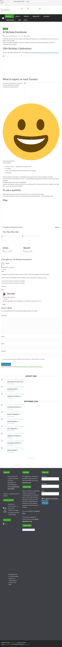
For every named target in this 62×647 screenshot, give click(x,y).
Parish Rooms (10, 20)
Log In (25, 20)
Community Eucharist (13, 396)
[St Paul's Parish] (3, 18)
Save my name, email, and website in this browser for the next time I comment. (24, 359)
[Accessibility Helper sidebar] (2, 2)
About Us (8, 16)
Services (26, 16)
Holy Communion (12, 428)
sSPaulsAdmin (14, 35)
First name (44, 476)
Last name (44, 483)
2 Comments (27, 35)
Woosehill (26, 248)
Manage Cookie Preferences (28, 529)
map (10, 40)
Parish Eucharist (11, 421)
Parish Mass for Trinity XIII (14, 381)
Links (19, 20)
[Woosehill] (31, 236)
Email (3, 343)
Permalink (5, 269)
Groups (17, 16)
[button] (12, 16)
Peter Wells (11, 293)
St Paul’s (5, 248)
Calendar (46, 16)
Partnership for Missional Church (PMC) (13, 227)
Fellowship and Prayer (13, 407)
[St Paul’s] (10, 236)
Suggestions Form (26, 482)
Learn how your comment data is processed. (32, 366)
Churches (5, 28)
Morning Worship (12, 389)
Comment (4, 315)
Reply (2, 289)
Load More (31, 458)
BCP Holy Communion (13, 414)
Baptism (57, 227)
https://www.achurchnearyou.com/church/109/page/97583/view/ (42, 52)
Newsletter (36, 16)
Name (3, 336)
